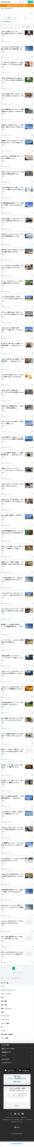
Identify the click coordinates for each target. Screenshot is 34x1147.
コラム (2, 37)
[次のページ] (20, 968)
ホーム (2, 978)
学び (2, 427)
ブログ (7, 978)
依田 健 (4, 41)
